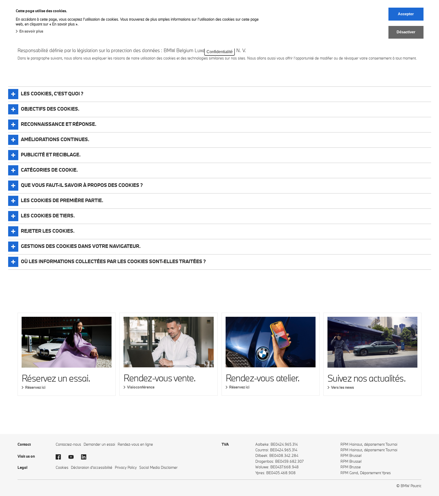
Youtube (73, 457)
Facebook (61, 457)
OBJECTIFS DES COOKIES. (50, 109)
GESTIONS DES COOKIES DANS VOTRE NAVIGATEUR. (80, 246)
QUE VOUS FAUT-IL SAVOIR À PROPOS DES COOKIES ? (82, 185)
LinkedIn (86, 457)
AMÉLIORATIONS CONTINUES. (55, 139)
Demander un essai (99, 444)
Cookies (62, 467)
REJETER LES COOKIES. (47, 231)
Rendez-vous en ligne (135, 444)
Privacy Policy (126, 467)
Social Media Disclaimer (158, 467)
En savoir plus (31, 31)
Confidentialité (220, 52)
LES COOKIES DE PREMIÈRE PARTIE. (62, 200)
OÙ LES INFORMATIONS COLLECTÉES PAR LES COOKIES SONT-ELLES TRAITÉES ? (113, 261)
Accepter (406, 14)
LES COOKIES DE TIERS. (48, 216)
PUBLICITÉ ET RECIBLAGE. (51, 155)
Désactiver (406, 32)
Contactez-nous (68, 444)
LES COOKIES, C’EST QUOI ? (52, 94)
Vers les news (342, 387)
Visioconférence (140, 387)
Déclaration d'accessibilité (91, 467)
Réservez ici (35, 387)
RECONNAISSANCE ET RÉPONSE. (58, 124)
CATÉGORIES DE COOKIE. (49, 170)
